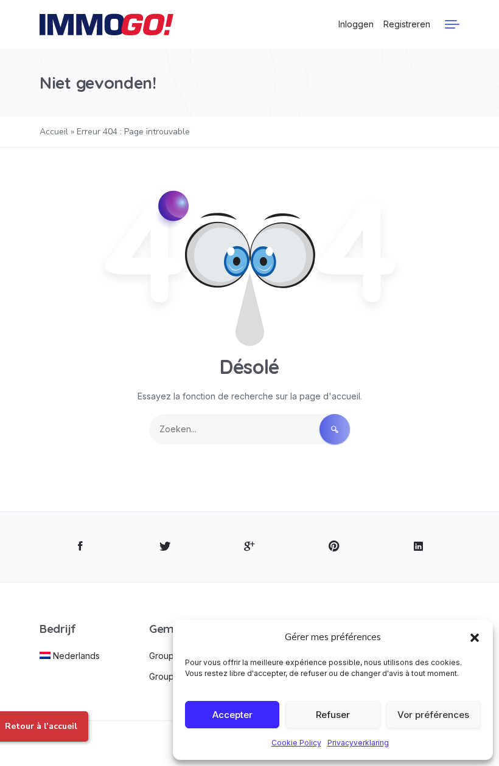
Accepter (232, 714)
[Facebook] (80, 546)
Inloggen (356, 24)
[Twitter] (165, 546)
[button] (475, 637)
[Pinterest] (333, 546)
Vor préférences (433, 714)
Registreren (406, 24)
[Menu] (452, 24)
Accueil (54, 131)
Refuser (333, 714)
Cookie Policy (296, 742)
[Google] (249, 546)
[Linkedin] (418, 546)
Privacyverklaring (358, 742)
